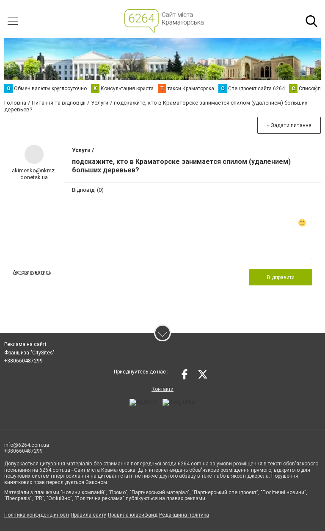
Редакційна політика (184, 515)
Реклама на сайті (25, 344)
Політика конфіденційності (36, 515)
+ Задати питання (289, 125)
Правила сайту (88, 515)
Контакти (162, 389)
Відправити (281, 277)
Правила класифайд (132, 515)
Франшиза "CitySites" (29, 353)
